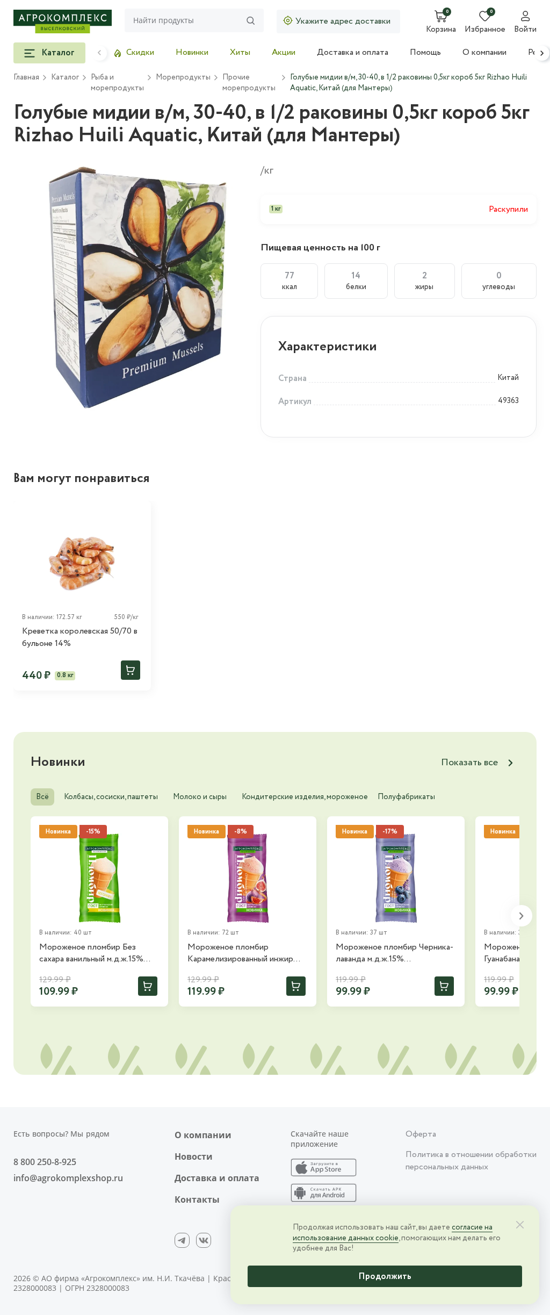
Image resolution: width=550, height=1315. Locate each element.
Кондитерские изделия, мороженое (305, 797)
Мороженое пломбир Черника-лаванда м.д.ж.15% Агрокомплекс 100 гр (394, 954)
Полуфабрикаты (406, 797)
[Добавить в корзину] (130, 670)
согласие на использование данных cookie (393, 1233)
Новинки (192, 52)
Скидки (140, 52)
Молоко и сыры (200, 797)
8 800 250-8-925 (44, 1162)
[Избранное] (138, 514)
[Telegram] (182, 1240)
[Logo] (62, 21)
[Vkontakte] (203, 1240)
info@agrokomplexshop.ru (68, 1178)
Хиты (240, 52)
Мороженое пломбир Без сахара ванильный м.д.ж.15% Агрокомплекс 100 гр (91, 954)
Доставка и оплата (352, 52)
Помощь (425, 52)
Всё (42, 797)
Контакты (197, 1199)
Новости (194, 1156)
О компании (484, 52)
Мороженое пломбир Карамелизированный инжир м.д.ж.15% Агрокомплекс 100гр (245, 954)
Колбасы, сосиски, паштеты (111, 797)
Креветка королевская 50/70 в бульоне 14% (80, 637)
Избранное (485, 30)
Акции (283, 52)
